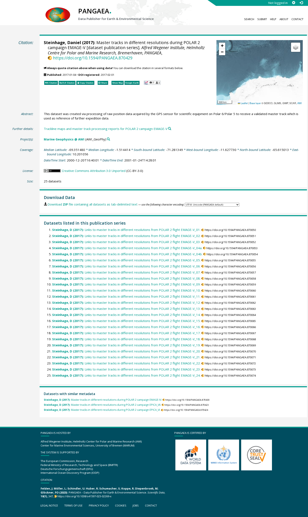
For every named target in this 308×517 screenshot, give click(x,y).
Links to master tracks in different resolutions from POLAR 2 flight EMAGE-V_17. (126, 333)
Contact (297, 19)
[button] (222, 46)
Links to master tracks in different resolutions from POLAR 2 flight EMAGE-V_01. (126, 230)
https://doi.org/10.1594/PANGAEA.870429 (92, 58)
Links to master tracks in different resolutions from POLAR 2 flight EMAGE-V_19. (126, 345)
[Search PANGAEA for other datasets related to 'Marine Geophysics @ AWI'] (108, 139)
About (284, 19)
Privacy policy (99, 505)
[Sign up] (293, 2)
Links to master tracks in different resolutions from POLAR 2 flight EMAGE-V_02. (126, 236)
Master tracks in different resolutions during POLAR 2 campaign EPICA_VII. (102, 405)
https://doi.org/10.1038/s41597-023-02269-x (84, 496)
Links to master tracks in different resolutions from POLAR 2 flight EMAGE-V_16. (126, 327)
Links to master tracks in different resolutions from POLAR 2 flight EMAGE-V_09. (126, 284)
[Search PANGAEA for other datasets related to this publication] (169, 128)
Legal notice (49, 505)
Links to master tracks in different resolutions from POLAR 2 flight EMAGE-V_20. (126, 351)
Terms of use (73, 505)
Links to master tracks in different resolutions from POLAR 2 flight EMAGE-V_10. (126, 290)
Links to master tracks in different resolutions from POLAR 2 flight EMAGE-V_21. (126, 357)
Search (249, 19)
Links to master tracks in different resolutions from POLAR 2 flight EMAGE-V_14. (126, 315)
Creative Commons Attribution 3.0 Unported (94, 171)
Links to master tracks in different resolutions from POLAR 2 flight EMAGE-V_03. (126, 242)
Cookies (120, 505)
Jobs (136, 505)
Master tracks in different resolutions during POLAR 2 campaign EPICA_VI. (102, 410)
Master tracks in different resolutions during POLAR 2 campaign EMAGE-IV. (103, 400)
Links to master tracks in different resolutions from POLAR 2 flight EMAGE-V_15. (126, 321)
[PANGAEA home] (57, 11)
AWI (299, 103)
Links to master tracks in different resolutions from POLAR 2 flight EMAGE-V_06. (126, 266)
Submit (262, 19)
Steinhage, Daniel (62, 42)
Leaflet (244, 103)
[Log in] (301, 2)
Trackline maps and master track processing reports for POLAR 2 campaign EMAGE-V (105, 129)
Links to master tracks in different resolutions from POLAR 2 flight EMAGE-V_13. (126, 308)
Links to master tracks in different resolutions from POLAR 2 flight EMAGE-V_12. (126, 302)
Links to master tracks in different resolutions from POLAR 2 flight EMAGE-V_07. (126, 272)
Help (273, 19)
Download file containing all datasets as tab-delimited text (92, 204)
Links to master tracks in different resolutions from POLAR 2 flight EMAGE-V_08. (126, 278)
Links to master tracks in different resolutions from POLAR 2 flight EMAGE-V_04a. (127, 248)
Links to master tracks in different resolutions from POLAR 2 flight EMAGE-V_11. (126, 296)
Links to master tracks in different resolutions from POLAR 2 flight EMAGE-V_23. (126, 369)
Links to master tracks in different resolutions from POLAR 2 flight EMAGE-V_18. (126, 339)
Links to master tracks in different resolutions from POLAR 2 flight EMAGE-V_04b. (127, 254)
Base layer (255, 103)
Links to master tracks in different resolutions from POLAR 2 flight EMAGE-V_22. (126, 363)
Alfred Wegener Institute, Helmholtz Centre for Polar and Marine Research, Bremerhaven (126, 50)
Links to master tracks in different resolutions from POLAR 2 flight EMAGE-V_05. (126, 260)
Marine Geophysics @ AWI (64, 139)
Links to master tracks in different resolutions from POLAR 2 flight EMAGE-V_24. (126, 375)
